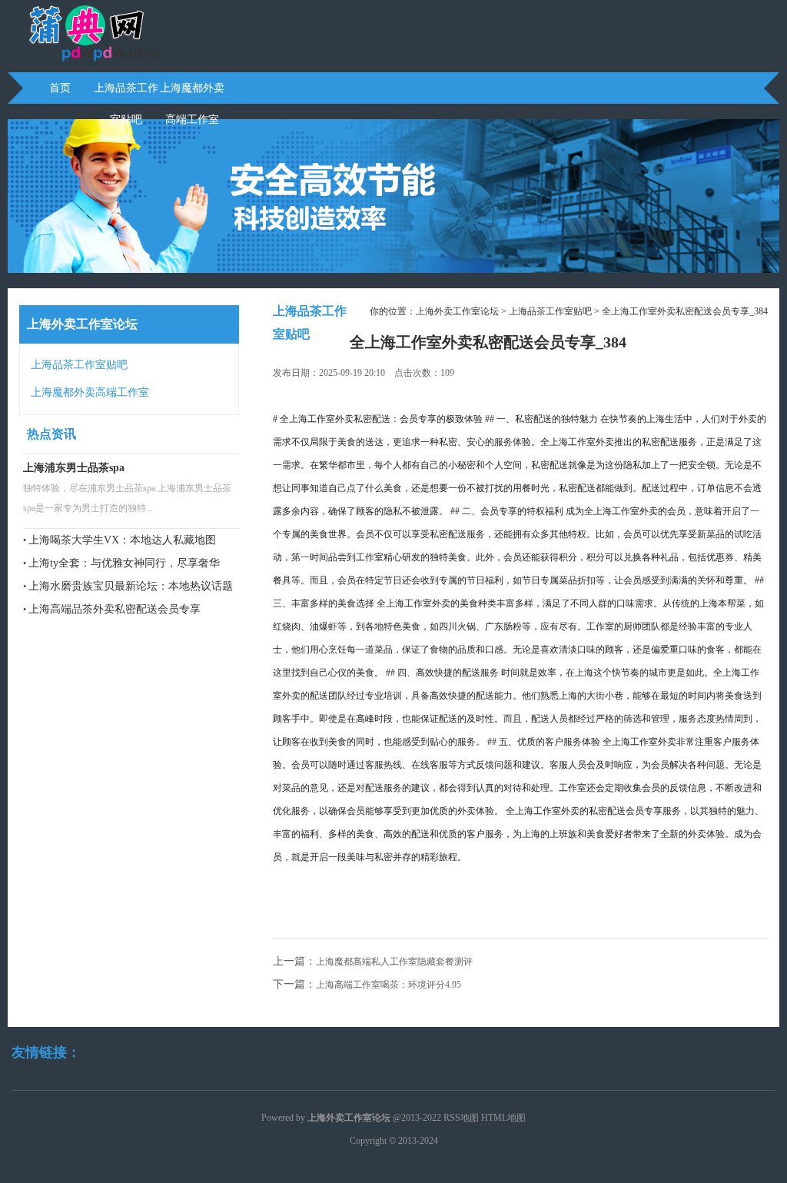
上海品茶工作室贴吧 (126, 93)
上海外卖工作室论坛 (457, 311)
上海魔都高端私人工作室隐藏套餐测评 (394, 961)
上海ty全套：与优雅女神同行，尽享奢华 (124, 563)
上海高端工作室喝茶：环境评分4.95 (388, 984)
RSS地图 (461, 1117)
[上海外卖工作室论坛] (86, 58)
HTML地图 (503, 1117)
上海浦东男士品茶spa (74, 468)
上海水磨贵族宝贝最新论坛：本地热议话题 (130, 586)
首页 (60, 88)
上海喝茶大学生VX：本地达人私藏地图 (122, 540)
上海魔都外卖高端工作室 (192, 93)
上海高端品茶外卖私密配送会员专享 (114, 609)
